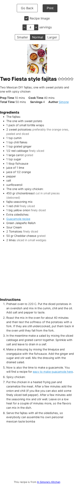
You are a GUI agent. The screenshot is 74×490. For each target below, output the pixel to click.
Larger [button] (52, 37)
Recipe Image (40, 18)
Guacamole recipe (18, 218)
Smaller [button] (22, 37)
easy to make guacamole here (53, 371)
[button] (59, 79)
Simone (64, 102)
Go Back (27, 8)
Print (50, 8)
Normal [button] (37, 37)
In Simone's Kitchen (48, 482)
